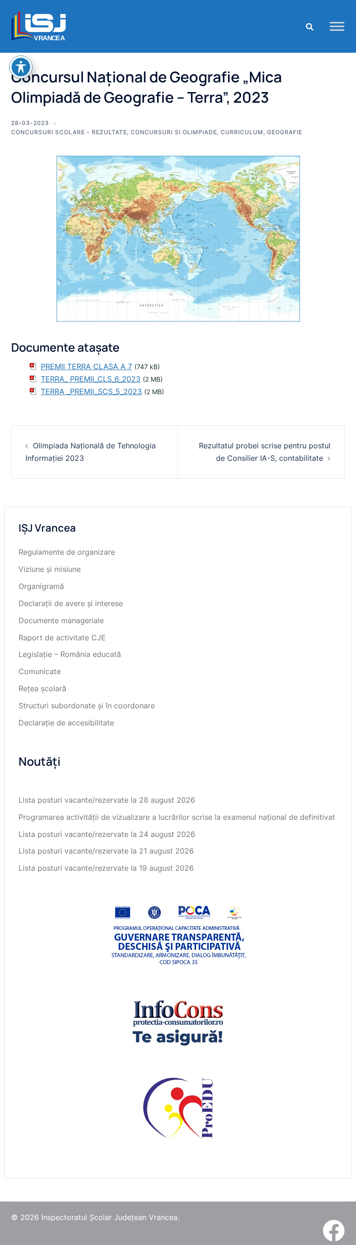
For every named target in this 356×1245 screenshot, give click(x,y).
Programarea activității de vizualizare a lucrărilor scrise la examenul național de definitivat (177, 817)
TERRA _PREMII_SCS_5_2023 (91, 391)
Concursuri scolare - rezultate (69, 132)
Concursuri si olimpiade (174, 132)
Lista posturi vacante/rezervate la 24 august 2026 (107, 834)
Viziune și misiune (50, 569)
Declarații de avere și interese (71, 603)
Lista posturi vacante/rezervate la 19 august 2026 (106, 868)
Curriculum (242, 132)
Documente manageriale (61, 620)
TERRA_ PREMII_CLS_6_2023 (90, 379)
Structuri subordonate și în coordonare (87, 705)
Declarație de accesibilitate (66, 722)
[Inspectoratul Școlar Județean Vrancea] (38, 25)
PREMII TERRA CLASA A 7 (86, 366)
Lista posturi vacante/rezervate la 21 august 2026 (106, 850)
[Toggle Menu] (337, 26)
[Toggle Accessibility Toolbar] (21, 67)
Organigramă (41, 586)
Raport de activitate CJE (62, 637)
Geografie (284, 132)
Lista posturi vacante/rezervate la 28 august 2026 (107, 800)
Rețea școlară (42, 688)
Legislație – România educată (70, 654)
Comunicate (40, 671)
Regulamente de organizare (67, 552)
